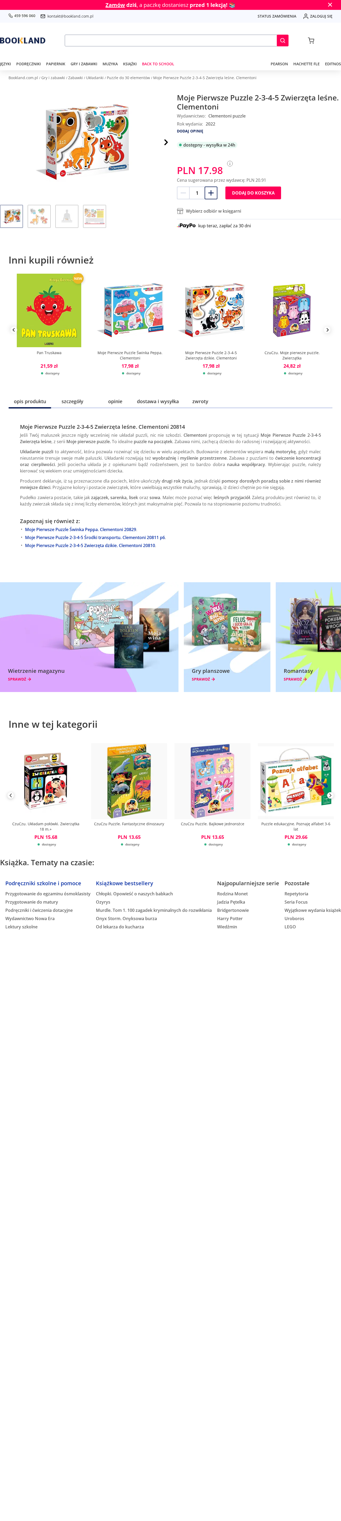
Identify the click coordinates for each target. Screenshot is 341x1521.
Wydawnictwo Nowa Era (30, 918)
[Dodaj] (211, 193)
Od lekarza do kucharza (120, 927)
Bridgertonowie (233, 910)
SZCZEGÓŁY (72, 401)
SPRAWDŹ (17, 679)
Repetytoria (296, 894)
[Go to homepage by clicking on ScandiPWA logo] (22, 40)
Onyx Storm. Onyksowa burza (126, 918)
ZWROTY (200, 401)
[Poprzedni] (10, 796)
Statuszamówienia (277, 16)
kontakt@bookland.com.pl (70, 16)
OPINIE (115, 401)
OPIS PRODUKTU (30, 401)
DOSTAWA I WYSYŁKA (158, 401)
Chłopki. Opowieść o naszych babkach (134, 894)
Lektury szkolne (21, 927)
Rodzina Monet (232, 894)
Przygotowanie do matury (31, 902)
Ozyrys (103, 902)
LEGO (290, 927)
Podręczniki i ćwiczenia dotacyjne (39, 910)
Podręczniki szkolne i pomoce (43, 883)
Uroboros (294, 918)
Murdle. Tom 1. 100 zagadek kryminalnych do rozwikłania (154, 910)
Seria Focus (296, 902)
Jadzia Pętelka (231, 902)
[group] (49, 330)
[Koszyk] (311, 40)
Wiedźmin (227, 927)
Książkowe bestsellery (124, 883)
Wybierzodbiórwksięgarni (213, 211)
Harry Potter (230, 918)
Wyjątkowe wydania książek (313, 910)
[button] (283, 40)
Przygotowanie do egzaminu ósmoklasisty (48, 894)
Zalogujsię (321, 16)
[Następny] (166, 142)
